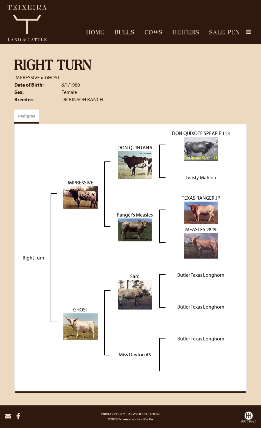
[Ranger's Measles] (135, 229)
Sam (134, 276)
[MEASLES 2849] (201, 245)
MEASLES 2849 (200, 229)
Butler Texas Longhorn (200, 275)
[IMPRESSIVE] (80, 197)
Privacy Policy (113, 414)
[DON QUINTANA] (135, 164)
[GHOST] (80, 326)
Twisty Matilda (201, 177)
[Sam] (135, 294)
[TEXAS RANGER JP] (201, 212)
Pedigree (26, 116)
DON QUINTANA (134, 147)
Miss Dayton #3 (135, 354)
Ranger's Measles (135, 214)
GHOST (52, 77)
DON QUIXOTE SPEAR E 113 (201, 133)
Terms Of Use (137, 414)
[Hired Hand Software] (248, 418)
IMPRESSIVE (27, 77)
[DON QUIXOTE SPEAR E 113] (201, 148)
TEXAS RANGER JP (201, 198)
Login (154, 414)
